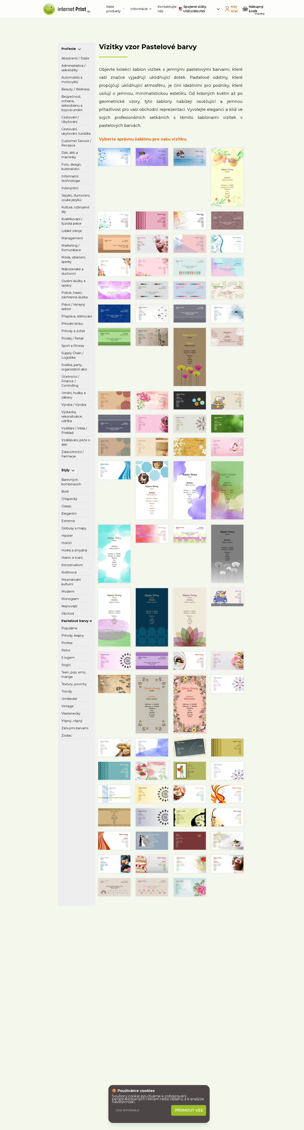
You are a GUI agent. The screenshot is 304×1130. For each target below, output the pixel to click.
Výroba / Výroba (73, 405)
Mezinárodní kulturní (71, 582)
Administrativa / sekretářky (73, 68)
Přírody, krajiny (72, 636)
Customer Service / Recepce (76, 143)
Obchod (67, 614)
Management (72, 238)
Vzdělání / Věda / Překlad (74, 430)
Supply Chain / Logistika (72, 355)
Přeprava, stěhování (76, 316)
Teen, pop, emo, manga (73, 674)
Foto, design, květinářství (71, 167)
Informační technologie (70, 178)
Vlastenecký (70, 713)
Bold (65, 492)
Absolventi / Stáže (75, 58)
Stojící (66, 665)
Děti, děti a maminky (69, 155)
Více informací (127, 1110)
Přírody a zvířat (73, 331)
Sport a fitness (72, 346)
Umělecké (69, 699)
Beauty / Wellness (75, 89)
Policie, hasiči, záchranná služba (74, 295)
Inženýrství (69, 188)
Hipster (67, 536)
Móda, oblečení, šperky (73, 259)
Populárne (69, 628)
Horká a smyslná (74, 550)
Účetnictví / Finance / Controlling (70, 381)
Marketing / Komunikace (71, 248)
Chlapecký (69, 499)
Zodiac (66, 736)
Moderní (67, 591)
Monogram (70, 599)
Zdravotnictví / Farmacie (72, 454)
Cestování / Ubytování (70, 119)
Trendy (66, 691)
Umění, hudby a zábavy (73, 395)
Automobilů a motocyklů (71, 79)
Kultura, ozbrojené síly (75, 209)
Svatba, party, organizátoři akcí (74, 367)
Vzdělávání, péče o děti (75, 442)
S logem (68, 658)
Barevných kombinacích (71, 482)
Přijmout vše (189, 1110)
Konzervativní (72, 565)
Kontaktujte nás (167, 9)
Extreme (68, 521)
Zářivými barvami (74, 728)
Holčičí (66, 543)
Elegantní (68, 514)
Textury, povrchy (74, 684)
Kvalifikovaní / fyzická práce (71, 221)
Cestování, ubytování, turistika (76, 131)
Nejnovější (69, 606)
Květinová (69, 572)
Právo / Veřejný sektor (73, 307)
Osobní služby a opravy (73, 283)
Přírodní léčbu (72, 324)
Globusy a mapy (73, 528)
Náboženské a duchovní (72, 271)
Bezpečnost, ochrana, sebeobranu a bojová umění (71, 103)
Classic (66, 506)
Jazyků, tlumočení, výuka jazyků (75, 197)
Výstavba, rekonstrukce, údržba (72, 416)
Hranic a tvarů (72, 558)
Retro (65, 650)
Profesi (66, 643)
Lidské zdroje (71, 231)
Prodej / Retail (72, 338)
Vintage (67, 706)
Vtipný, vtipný (72, 721)
